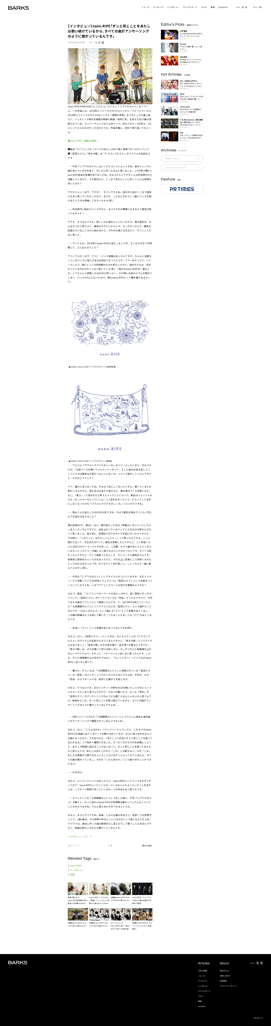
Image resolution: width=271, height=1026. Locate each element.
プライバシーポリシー (229, 986)
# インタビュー (76, 870)
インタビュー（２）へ (80, 836)
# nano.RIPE (75, 865)
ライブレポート (190, 7)
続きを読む (147, 845)
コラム (204, 7)
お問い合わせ (225, 976)
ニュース (145, 7)
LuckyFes (223, 7)
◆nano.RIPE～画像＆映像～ (83, 140)
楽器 (213, 7)
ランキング (158, 7)
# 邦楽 (71, 874)
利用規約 (223, 981)
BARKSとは (224, 970)
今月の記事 (202, 970)
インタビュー (173, 7)
